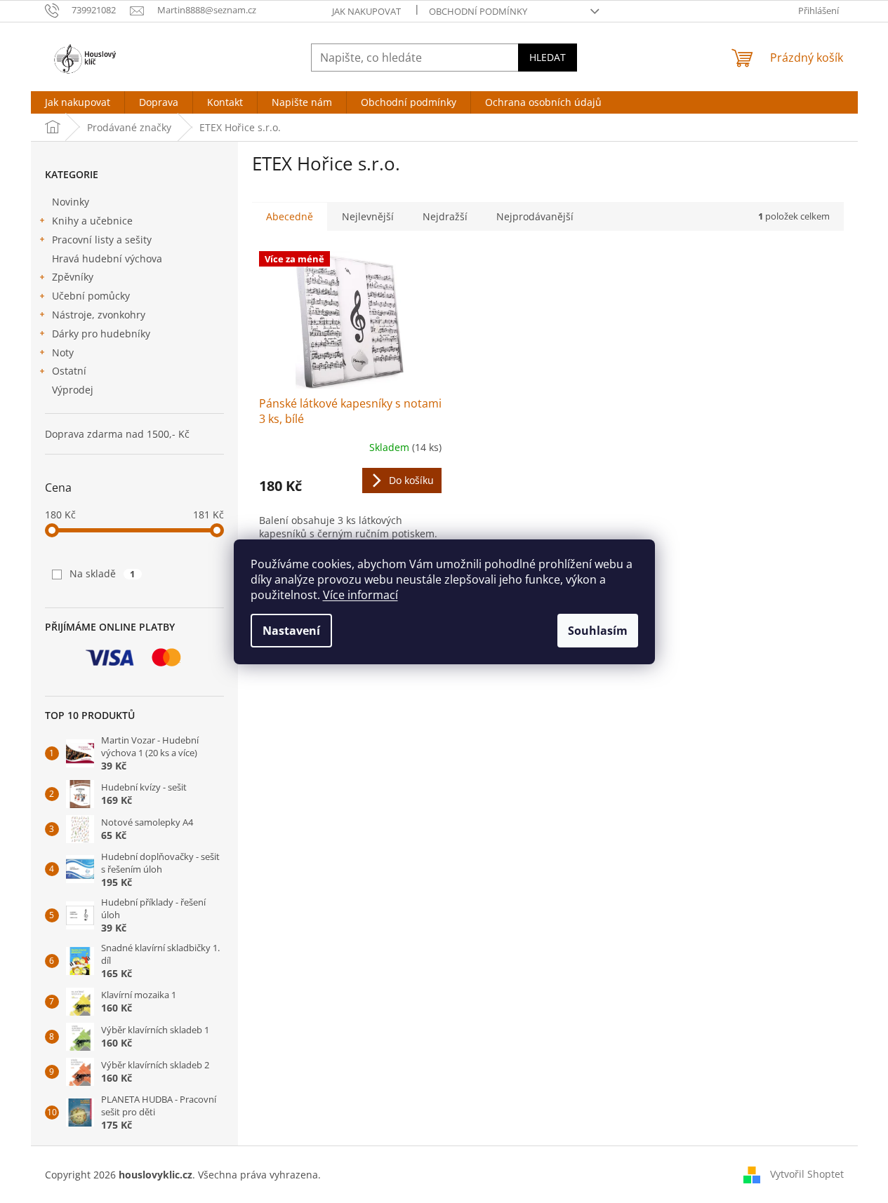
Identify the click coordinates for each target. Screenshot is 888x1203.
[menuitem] (77, 102)
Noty (63, 352)
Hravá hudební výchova (107, 258)
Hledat (547, 57)
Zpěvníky (72, 276)
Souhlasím (598, 630)
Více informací (360, 595)
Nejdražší (445, 216)
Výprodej (72, 389)
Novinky (70, 201)
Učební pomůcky (91, 295)
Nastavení (291, 630)
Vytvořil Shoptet (807, 1173)
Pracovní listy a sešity (102, 239)
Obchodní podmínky (478, 11)
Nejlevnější (368, 216)
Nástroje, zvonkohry (98, 314)
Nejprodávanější (535, 216)
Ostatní (69, 370)
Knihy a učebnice (92, 220)
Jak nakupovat (366, 11)
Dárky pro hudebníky (101, 333)
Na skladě (102, 573)
